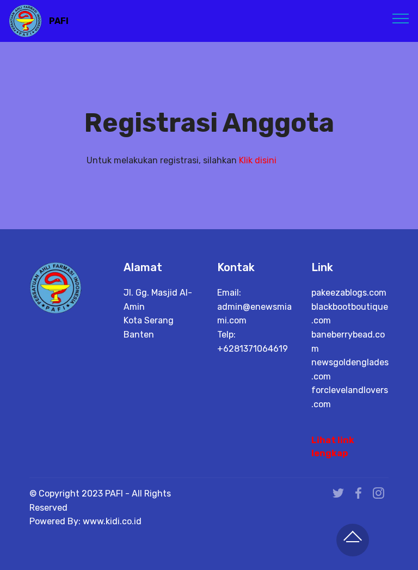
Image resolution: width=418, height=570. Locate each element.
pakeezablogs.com (348, 292)
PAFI (59, 21)
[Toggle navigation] (400, 18)
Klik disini (257, 160)
